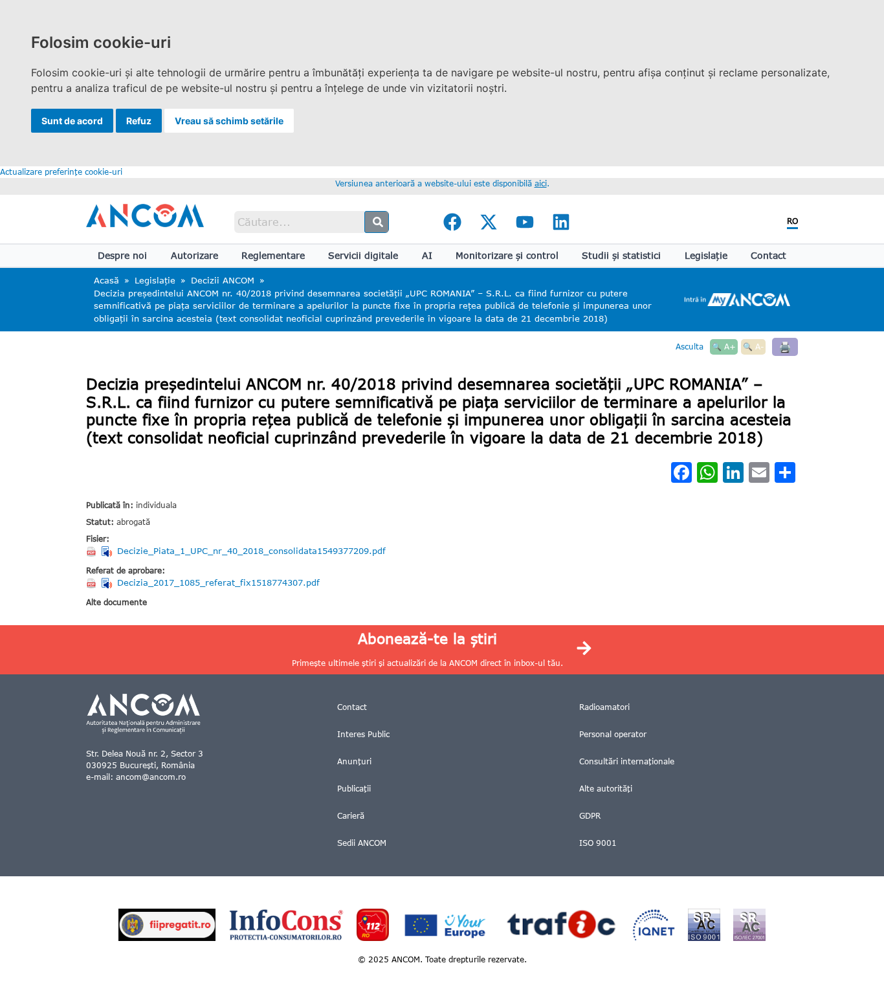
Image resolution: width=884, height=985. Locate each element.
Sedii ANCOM (361, 843)
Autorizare (194, 255)
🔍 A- (753, 346)
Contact (768, 255)
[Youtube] (525, 222)
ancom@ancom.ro (151, 777)
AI (427, 255)
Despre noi (122, 255)
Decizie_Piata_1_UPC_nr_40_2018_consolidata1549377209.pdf (251, 551)
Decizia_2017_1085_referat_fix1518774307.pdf (218, 582)
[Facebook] (452, 222)
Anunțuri (354, 761)
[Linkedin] (561, 222)
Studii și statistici (621, 255)
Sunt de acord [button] (72, 120)
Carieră (350, 816)
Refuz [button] (138, 120)
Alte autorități (605, 788)
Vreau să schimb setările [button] (229, 120)
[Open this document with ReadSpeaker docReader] (108, 551)
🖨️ (785, 346)
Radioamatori (604, 707)
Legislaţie (706, 255)
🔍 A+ (724, 346)
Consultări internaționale (626, 761)
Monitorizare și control (507, 255)
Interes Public (363, 734)
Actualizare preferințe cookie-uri (61, 172)
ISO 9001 (598, 843)
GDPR (590, 816)
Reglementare (273, 255)
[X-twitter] (488, 222)
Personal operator (612, 734)
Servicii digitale (363, 255)
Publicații (354, 788)
